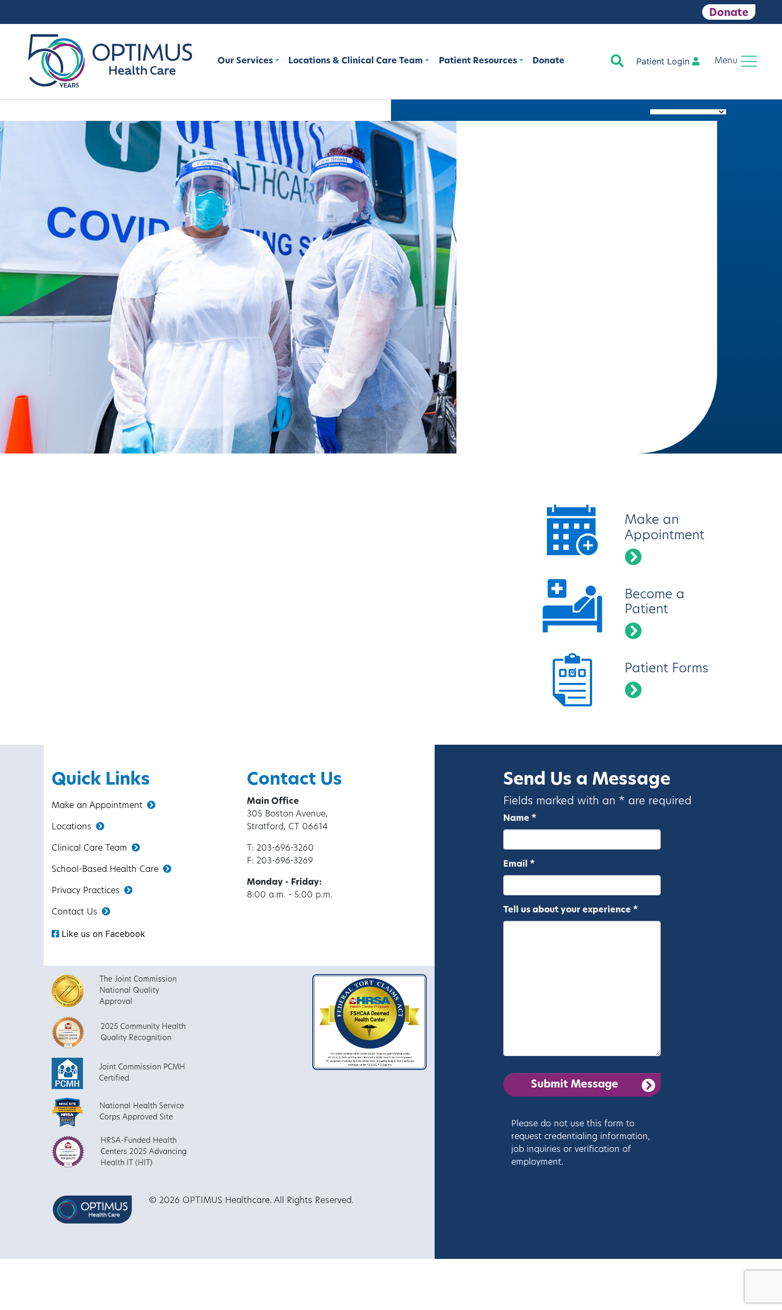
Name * (519, 818)
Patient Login (664, 61)
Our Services (245, 61)
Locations (71, 827)
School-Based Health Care (105, 870)
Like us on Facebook (102, 933)
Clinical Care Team (89, 848)
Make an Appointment (97, 806)
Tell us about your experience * (570, 910)
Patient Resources (478, 61)
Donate (728, 13)
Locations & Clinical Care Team (355, 61)
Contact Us (74, 912)
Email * (519, 864)
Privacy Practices (86, 891)
